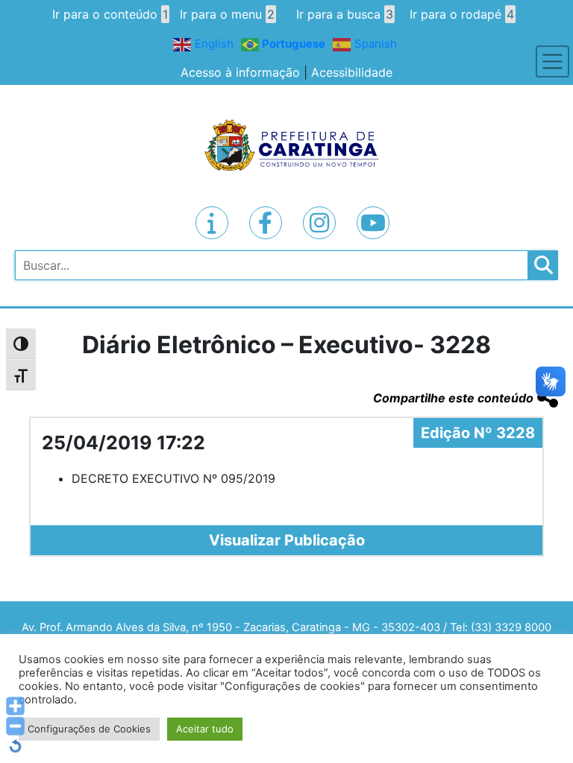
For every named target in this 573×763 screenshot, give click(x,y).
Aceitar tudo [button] (205, 729)
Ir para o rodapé (462, 14)
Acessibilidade (351, 72)
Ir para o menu (227, 14)
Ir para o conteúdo (110, 14)
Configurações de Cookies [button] (89, 729)
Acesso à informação (240, 72)
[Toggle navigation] (552, 61)
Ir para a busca (344, 14)
